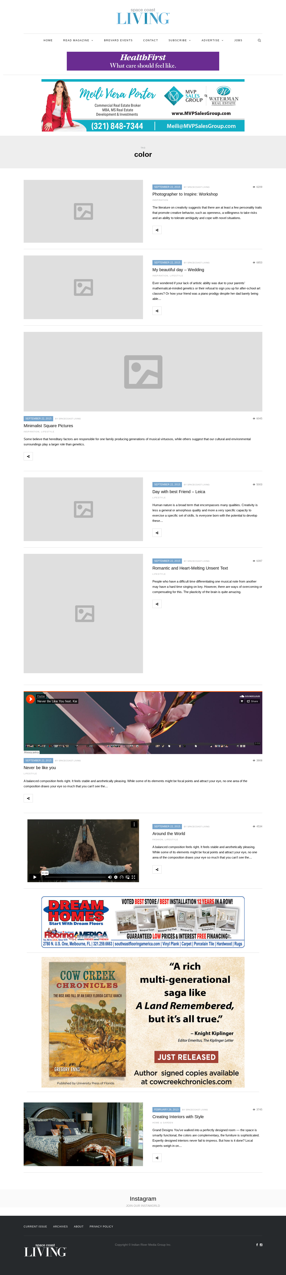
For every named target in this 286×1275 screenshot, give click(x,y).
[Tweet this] (175, 230)
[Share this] (166, 230)
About (79, 1226)
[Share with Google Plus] (184, 230)
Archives (60, 1226)
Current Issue (35, 1226)
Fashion (157, 839)
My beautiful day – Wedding (178, 269)
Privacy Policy (101, 1226)
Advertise (211, 40)
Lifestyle (176, 276)
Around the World (168, 833)
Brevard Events (118, 40)
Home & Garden (162, 1123)
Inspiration (160, 200)
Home (48, 40)
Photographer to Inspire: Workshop (185, 194)
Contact (150, 40)
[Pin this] (193, 230)
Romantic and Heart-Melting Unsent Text (190, 568)
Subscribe (178, 40)
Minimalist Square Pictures (48, 425)
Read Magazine (76, 40)
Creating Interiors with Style (178, 1116)
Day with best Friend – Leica (178, 491)
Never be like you (40, 767)
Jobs (238, 40)
